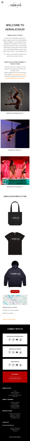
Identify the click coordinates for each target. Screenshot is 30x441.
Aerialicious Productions (15, 187)
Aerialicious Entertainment (14, 113)
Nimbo (19, 437)
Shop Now (15, 291)
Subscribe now (15, 378)
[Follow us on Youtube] (17, 339)
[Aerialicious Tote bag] (15, 213)
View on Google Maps (9, 319)
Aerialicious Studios (14, 150)
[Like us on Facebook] (9, 339)
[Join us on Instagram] (13, 339)
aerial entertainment (18, 74)
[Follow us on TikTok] (20, 339)
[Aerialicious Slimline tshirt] (15, 244)
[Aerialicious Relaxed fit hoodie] (15, 274)
